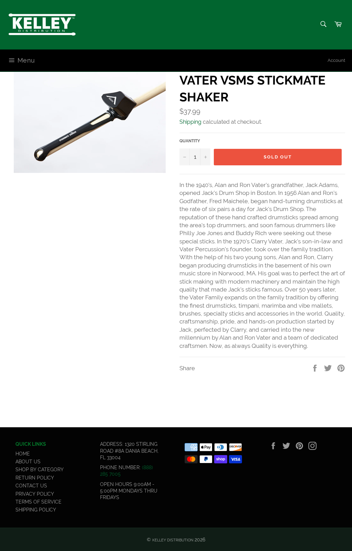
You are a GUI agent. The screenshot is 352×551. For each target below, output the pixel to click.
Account (336, 60)
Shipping (190, 122)
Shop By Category (39, 469)
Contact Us (31, 485)
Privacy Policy (34, 494)
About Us (28, 461)
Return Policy (34, 478)
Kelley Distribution (172, 540)
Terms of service (38, 502)
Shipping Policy (35, 510)
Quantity (189, 141)
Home (22, 453)
